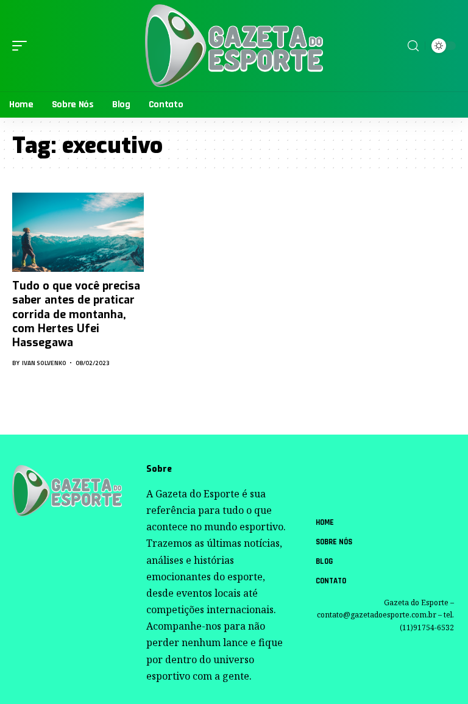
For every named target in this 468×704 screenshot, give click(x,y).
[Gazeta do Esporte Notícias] (233, 46)
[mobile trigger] (22, 46)
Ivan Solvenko (44, 363)
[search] (413, 46)
